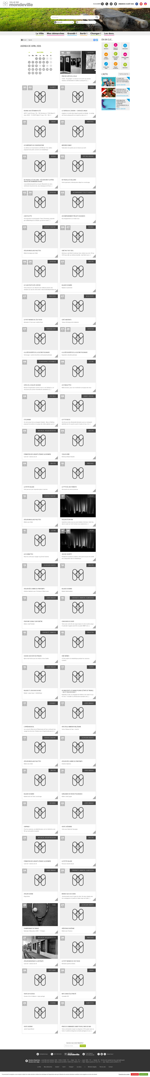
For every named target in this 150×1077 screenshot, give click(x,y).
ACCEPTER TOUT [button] (143, 1074)
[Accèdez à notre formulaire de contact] (111, 4)
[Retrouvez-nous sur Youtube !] (102, 1054)
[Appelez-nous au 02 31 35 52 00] (106, 4)
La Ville (40, 33)
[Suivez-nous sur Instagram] (145, 4)
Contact (111, 1067)
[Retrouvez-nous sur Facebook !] (98, 1054)
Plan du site (103, 1067)
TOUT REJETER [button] (135, 1074)
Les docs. (109, 33)
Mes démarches (55, 33)
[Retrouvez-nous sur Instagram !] (105, 1054)
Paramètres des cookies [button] (124, 1074)
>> (51, 52)
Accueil (24, 40)
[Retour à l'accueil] (72, 1054)
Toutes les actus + (124, 74)
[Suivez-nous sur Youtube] (141, 4)
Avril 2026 (40, 52)
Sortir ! (83, 33)
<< (29, 52)
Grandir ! (72, 33)
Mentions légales (92, 1067)
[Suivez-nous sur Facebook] (136, 4)
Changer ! (95, 33)
